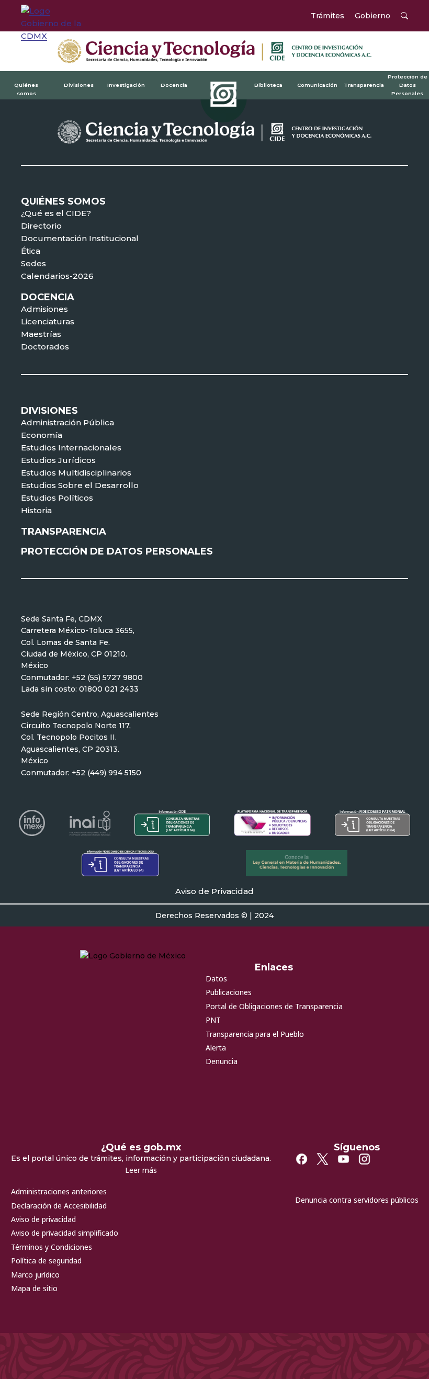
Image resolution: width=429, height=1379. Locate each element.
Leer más (141, 1170)
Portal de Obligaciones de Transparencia (274, 1006)
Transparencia (364, 85)
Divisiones (79, 85)
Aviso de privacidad (43, 1219)
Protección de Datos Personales (407, 84)
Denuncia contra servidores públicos (357, 1200)
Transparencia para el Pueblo (255, 1034)
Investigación (126, 85)
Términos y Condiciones (51, 1247)
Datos (216, 979)
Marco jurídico (35, 1275)
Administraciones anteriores (59, 1191)
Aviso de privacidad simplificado (64, 1233)
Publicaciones (229, 992)
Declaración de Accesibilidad (59, 1206)
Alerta (216, 1048)
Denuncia (222, 1061)
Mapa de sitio (34, 1288)
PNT (213, 1020)
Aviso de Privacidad (214, 891)
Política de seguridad (46, 1260)
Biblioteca (268, 85)
